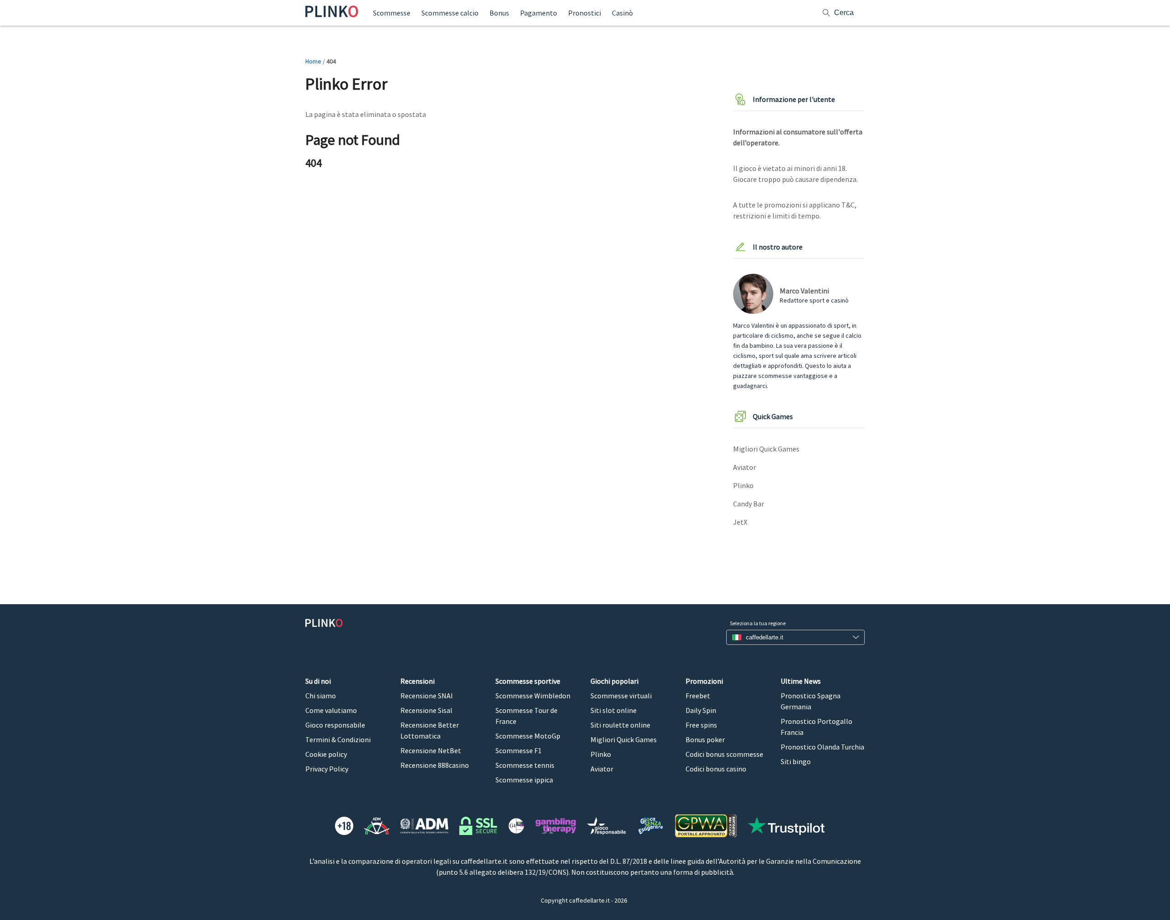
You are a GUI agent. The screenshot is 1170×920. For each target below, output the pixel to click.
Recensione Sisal (426, 710)
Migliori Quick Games (766, 448)
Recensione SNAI (426, 695)
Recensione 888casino (434, 765)
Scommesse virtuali (621, 695)
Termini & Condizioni (338, 739)
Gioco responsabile (335, 724)
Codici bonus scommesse (724, 754)
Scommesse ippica (524, 779)
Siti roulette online (620, 724)
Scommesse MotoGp (527, 735)
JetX (740, 521)
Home (313, 61)
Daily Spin (701, 710)
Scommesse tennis (524, 765)
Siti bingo (796, 761)
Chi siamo (320, 695)
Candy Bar (748, 503)
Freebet (698, 695)
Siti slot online (613, 710)
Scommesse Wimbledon (532, 695)
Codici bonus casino (716, 768)
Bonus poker (705, 739)
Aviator (744, 467)
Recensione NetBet (430, 750)
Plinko (743, 485)
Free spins (701, 724)
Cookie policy (326, 754)
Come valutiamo (331, 710)
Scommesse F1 (518, 750)
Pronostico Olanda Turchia (822, 746)
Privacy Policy (326, 768)
